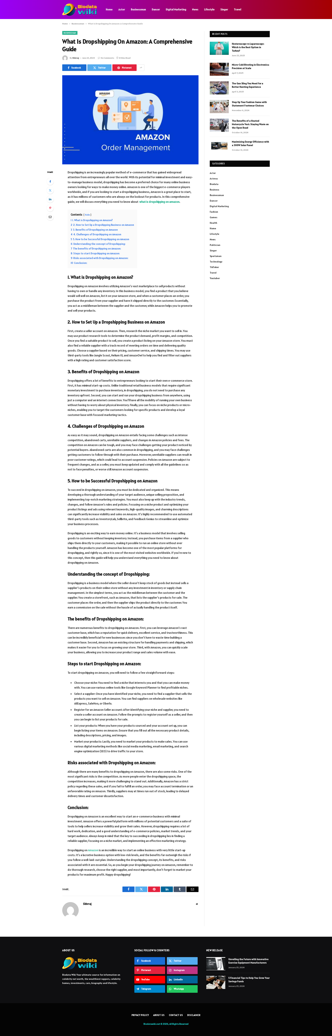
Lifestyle (209, 9)
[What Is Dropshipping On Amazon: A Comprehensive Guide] (130, 119)
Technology (216, 261)
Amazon (93, 850)
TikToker (214, 267)
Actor (121, 9)
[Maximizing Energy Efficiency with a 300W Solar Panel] (219, 146)
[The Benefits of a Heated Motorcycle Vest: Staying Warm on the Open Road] (219, 125)
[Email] (50, 216)
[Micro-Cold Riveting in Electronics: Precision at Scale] (219, 69)
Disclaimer (193, 1015)
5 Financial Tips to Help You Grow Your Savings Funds (249, 979)
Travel (237, 9)
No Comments (107, 58)
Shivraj (75, 58)
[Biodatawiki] (79, 9)
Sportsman (216, 256)
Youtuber (215, 278)
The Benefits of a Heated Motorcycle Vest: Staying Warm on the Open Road (250, 124)
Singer (224, 9)
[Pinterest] (50, 208)
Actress (214, 178)
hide (87, 214)
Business (214, 189)
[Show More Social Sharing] (140, 67)
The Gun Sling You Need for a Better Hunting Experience (247, 85)
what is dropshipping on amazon (159, 202)
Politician (215, 245)
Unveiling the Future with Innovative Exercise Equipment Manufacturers (248, 961)
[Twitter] (50, 190)
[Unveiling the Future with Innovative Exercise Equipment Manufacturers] (215, 963)
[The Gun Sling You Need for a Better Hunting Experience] (219, 87)
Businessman (138, 9)
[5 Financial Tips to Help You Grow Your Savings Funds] (215, 982)
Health (213, 222)
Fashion (214, 211)
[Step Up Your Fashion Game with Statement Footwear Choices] (219, 106)
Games (213, 217)
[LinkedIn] (50, 199)
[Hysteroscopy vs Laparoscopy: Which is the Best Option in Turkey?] (219, 48)
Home (109, 9)
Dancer (156, 9)
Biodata (214, 184)
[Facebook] (50, 181)
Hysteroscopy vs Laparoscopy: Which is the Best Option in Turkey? (248, 47)
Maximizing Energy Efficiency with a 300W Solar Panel (250, 143)
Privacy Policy (140, 1015)
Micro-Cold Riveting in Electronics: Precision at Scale (250, 66)
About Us (159, 1015)
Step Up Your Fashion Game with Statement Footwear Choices (249, 104)
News (195, 9)
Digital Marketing (176, 9)
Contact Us (176, 1015)
